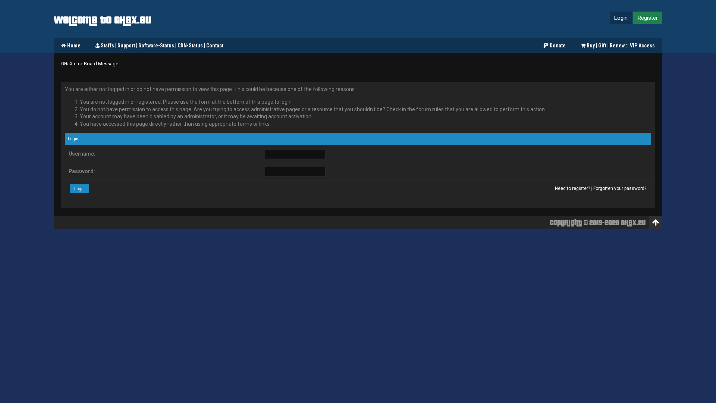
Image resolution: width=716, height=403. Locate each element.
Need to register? (572, 188)
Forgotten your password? (619, 188)
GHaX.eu (70, 63)
